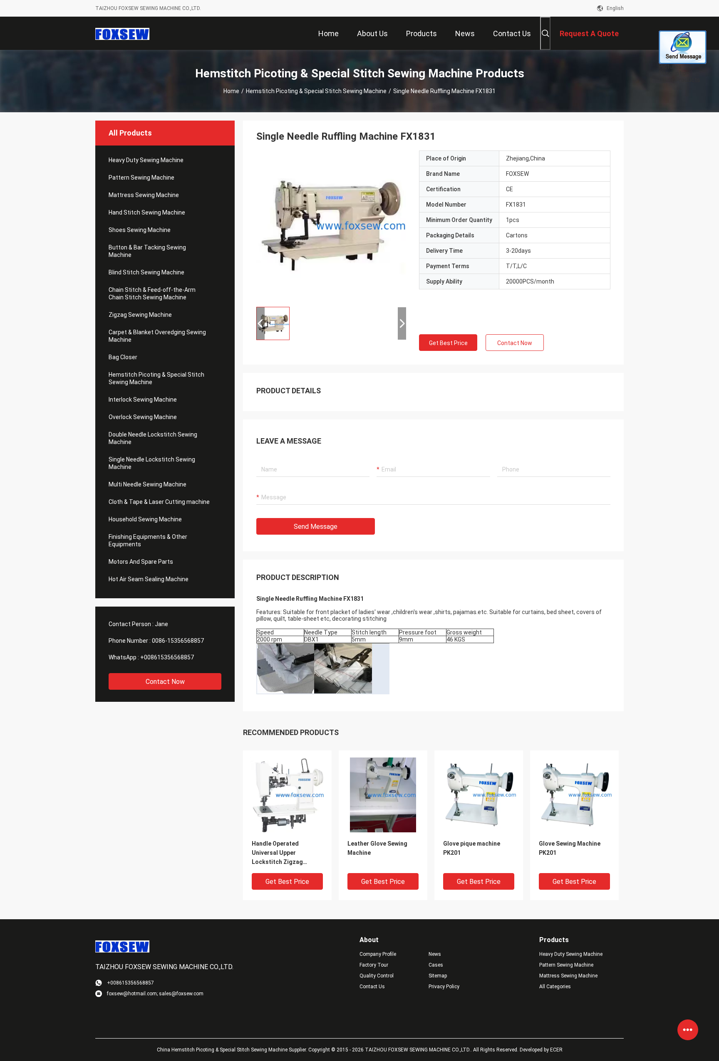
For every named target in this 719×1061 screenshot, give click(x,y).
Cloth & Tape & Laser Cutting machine (159, 501)
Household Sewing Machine (145, 519)
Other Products (679, 79)
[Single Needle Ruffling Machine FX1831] (331, 225)
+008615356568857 (167, 657)
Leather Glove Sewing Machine (377, 848)
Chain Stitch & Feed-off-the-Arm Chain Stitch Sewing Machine (152, 293)
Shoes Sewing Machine (140, 230)
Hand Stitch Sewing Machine (147, 212)
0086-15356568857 (178, 640)
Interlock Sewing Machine (143, 399)
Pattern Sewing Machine (141, 177)
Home (231, 91)
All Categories (555, 986)
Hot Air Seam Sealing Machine (148, 579)
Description (674, 73)
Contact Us (372, 986)
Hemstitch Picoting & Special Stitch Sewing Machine (316, 91)
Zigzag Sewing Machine (140, 314)
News (435, 954)
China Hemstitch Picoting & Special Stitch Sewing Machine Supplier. (232, 1050)
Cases (436, 965)
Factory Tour (374, 965)
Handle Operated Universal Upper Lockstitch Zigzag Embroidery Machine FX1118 (280, 853)
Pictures (670, 66)
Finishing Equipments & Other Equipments (148, 540)
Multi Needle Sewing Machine (147, 484)
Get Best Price (448, 343)
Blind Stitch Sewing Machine (146, 272)
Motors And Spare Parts (141, 561)
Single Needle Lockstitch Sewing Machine (152, 463)
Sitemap (438, 976)
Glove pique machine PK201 (471, 848)
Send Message (315, 526)
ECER (556, 1050)
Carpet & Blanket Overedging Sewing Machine (157, 336)
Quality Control (377, 976)
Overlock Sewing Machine (143, 417)
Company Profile (378, 954)
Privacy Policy (444, 986)
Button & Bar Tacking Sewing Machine (147, 251)
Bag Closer (123, 357)
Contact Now (165, 682)
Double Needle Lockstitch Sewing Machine (153, 438)
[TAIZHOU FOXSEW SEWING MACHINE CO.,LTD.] (122, 33)
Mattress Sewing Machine (144, 195)
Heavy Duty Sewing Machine (146, 160)
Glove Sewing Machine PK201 (569, 848)
